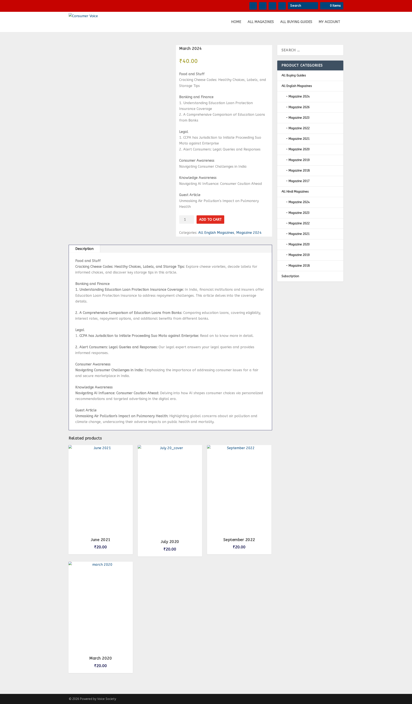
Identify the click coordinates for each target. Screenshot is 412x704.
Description (84, 249)
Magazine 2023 (299, 118)
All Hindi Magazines (295, 191)
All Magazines (261, 22)
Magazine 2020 (299, 149)
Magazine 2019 (299, 160)
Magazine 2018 (299, 170)
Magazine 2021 (299, 139)
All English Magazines (216, 233)
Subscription (290, 276)
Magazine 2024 (249, 233)
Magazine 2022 (299, 128)
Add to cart (210, 219)
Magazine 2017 (299, 181)
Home (236, 22)
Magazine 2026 (299, 107)
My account (329, 22)
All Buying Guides (296, 22)
